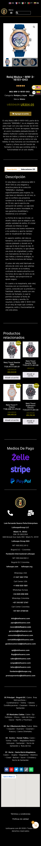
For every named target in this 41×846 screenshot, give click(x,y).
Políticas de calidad (20, 819)
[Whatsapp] (31, 769)
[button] (11, 12)
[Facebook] (6, 769)
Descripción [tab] (12, 169)
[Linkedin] (21, 769)
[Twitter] (16, 769)
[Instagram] (11, 769)
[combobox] (23, 12)
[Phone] (26, 769)
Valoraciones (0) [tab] (28, 169)
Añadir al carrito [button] (12, 377)
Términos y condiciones (20, 814)
